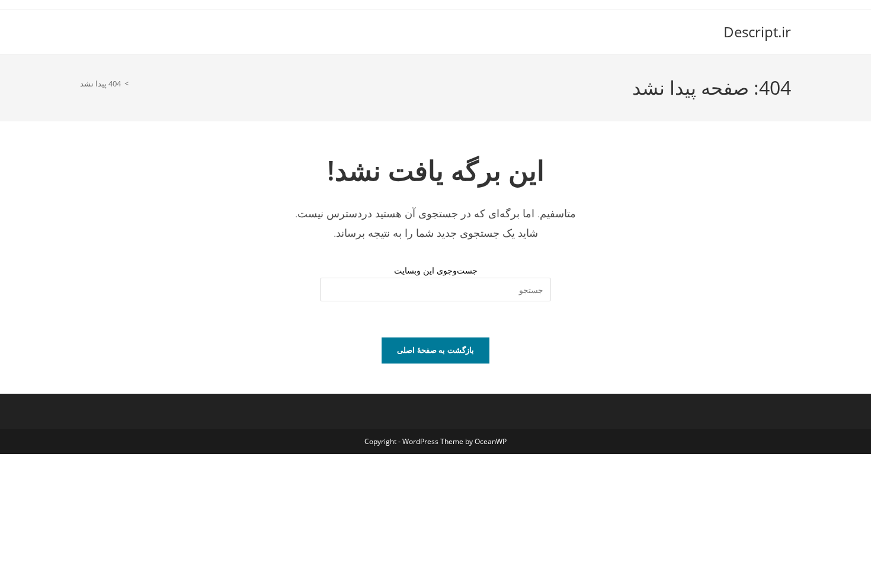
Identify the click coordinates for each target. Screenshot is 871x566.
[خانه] (135, 83)
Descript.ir (757, 31)
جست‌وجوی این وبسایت (436, 270)
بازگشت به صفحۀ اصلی (435, 350)
